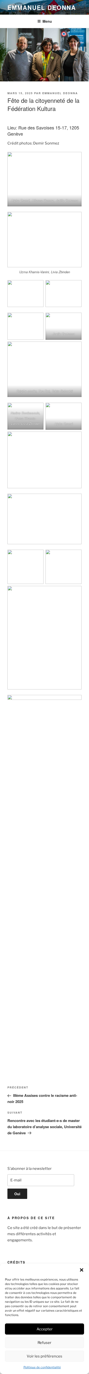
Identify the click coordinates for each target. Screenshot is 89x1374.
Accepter (45, 1329)
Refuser (44, 1342)
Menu (47, 21)
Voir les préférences (44, 1356)
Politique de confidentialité (42, 1367)
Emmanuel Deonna (41, 7)
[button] (81, 1269)
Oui (17, 1193)
